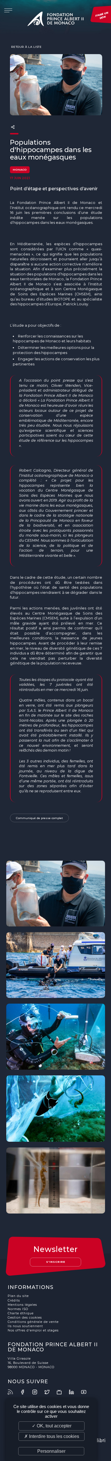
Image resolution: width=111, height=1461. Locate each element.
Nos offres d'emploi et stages (33, 1330)
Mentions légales (22, 1305)
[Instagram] (38, 1391)
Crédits (14, 1300)
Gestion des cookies (25, 1317)
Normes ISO (18, 1309)
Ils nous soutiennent (25, 1326)
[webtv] (62, 1391)
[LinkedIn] (74, 1391)
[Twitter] (50, 1391)
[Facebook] (25, 1391)
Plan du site (18, 1296)
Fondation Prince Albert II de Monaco (55, 19)
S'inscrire (55, 1261)
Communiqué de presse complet (39, 818)
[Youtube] (86, 1391)
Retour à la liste (26, 46)
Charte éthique (21, 1313)
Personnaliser (51, 1451)
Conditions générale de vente (33, 1322)
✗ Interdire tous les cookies (51, 1436)
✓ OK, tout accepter (51, 1425)
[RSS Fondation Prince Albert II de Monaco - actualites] (13, 1391)
